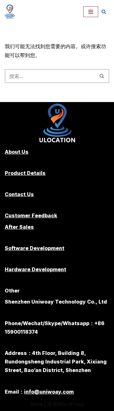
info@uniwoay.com (49, 392)
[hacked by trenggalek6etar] (11, 11)
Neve (36, 404)
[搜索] (103, 11)
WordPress (71, 404)
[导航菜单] (90, 11)
